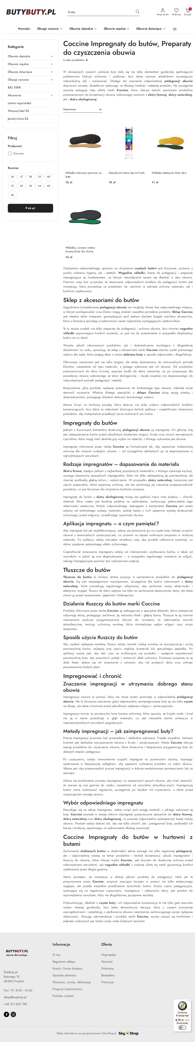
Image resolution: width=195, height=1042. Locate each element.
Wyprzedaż (108, 955)
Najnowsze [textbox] (69, 109)
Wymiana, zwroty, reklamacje (72, 982)
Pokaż (30, 208)
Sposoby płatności (65, 975)
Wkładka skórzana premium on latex (84, 175)
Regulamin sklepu (64, 961)
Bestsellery (108, 975)
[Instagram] (13, 1014)
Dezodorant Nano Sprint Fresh (127, 173)
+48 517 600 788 (15, 1004)
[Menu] (189, 1001)
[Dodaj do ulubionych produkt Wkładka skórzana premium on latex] (100, 121)
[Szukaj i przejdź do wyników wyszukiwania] (137, 12)
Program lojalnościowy (67, 989)
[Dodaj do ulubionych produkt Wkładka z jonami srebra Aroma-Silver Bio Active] (100, 196)
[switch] (182, 1027)
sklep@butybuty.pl (15, 997)
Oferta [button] (106, 944)
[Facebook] (6, 1014)
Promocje (107, 982)
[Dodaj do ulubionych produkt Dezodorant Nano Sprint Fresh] (143, 121)
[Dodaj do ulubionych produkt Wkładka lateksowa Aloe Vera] (186, 121)
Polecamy (107, 968)
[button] (174, 29)
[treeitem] (30, 56)
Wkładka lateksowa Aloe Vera (169, 173)
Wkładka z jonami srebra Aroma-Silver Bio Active (80, 249)
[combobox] (82, 109)
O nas (56, 955)
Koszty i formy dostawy (67, 968)
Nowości (107, 961)
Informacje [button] (61, 944)
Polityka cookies (63, 996)
